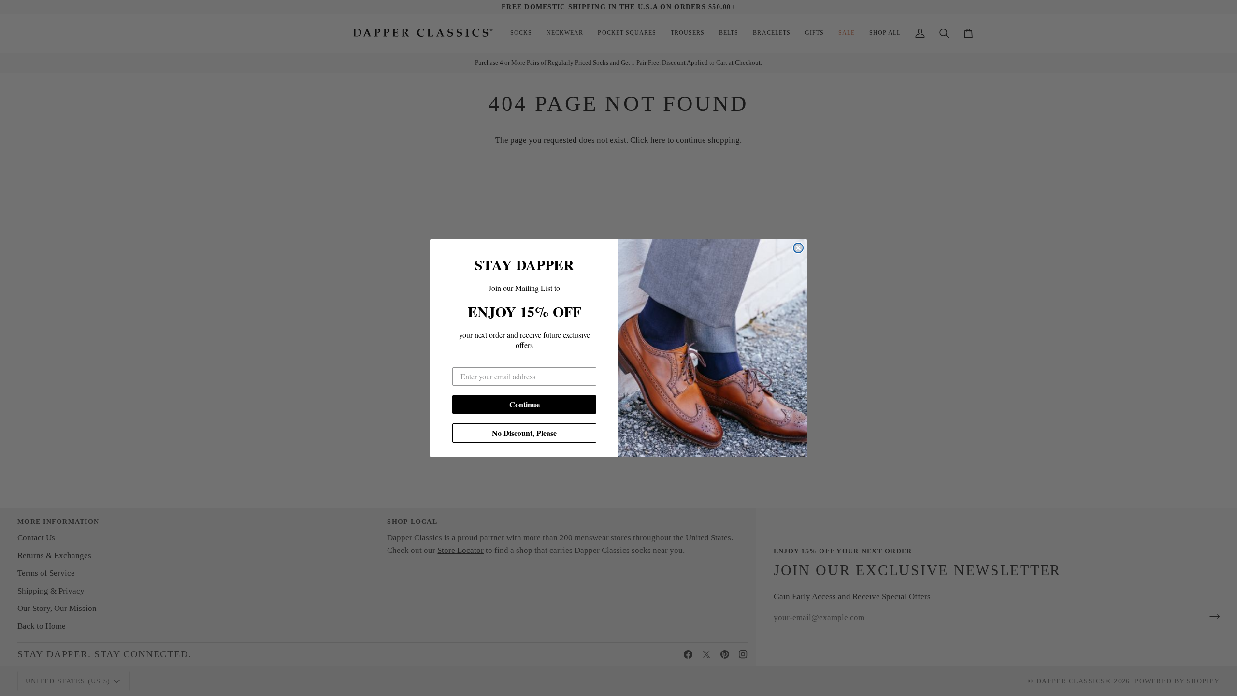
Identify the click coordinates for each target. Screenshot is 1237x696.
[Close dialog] (798, 248)
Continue (524, 404)
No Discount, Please (524, 432)
